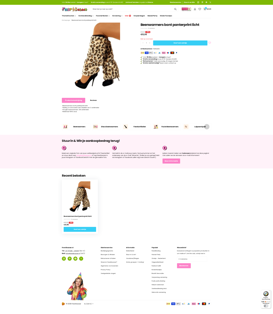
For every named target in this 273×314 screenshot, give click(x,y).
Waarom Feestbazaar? (109, 262)
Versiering (116, 16)
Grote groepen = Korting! (135, 262)
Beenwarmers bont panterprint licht (78, 216)
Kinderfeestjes (166, 16)
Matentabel (130, 251)
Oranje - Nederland (159, 258)
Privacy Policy (105, 270)
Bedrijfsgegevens (107, 251)
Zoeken (175, 9)
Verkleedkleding (85, 16)
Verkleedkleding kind (159, 288)
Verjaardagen (139, 16)
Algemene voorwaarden (109, 266)
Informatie (130, 247)
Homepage (66, 20)
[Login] (195, 9)
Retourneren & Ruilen (108, 258)
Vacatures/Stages (132, 258)
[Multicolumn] (187, 148)
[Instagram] (198, 2)
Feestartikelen (102, 16)
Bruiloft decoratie (158, 273)
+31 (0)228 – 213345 (72, 251)
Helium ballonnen (158, 285)
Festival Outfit (156, 266)
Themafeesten (68, 16)
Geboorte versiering (159, 292)
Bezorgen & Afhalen (108, 255)
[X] (210, 2)
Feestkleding (156, 251)
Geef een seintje (180, 43)
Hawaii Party (152, 16)
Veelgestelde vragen (108, 273)
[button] (206, 126)
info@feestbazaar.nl (83, 155)
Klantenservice (107, 247)
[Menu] (269, 291)
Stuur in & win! (131, 255)
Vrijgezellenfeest (157, 262)
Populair (155, 247)
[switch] (266, 306)
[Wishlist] (199, 9)
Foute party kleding (158, 281)
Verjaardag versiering (159, 277)
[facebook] (206, 2)
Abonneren (184, 266)
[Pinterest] (202, 2)
